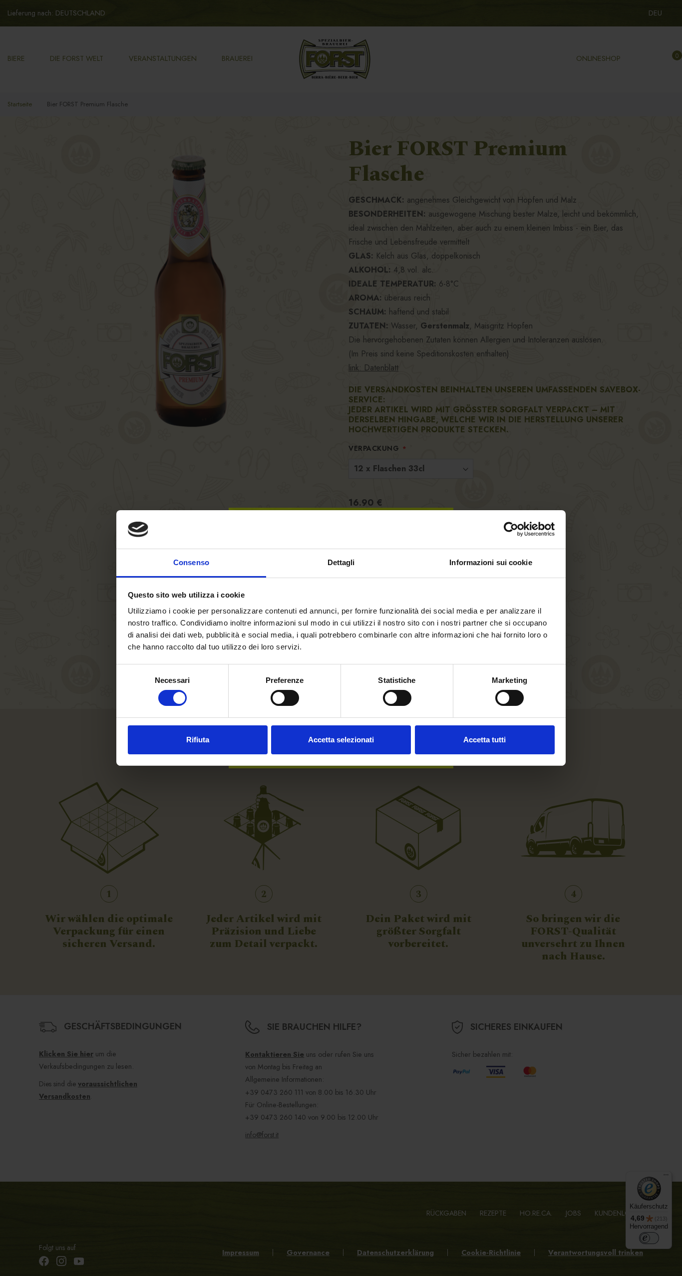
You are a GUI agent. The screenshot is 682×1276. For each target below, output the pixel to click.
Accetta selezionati (341, 739)
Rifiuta (197, 739)
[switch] (285, 698)
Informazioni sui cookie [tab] (490, 562)
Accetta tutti (484, 739)
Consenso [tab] (191, 562)
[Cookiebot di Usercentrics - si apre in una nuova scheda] (511, 529)
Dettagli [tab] (341, 562)
